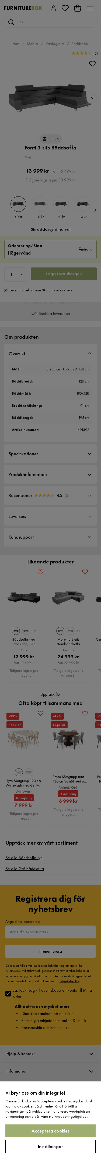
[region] (50, 1121)
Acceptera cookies (50, 1131)
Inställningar (50, 1146)
